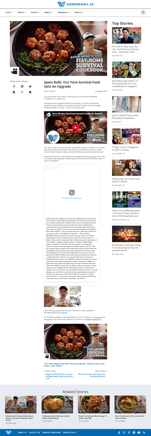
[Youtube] (139, 432)
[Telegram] (134, 432)
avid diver (92, 156)
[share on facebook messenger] (30, 92)
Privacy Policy (69, 432)
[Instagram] (124, 432)
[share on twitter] (30, 86)
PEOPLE (21, 12)
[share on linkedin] (22, 86)
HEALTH (78, 12)
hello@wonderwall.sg (93, 319)
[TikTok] (119, 432)
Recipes (59, 366)
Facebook (97, 317)
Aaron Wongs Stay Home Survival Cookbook (67, 364)
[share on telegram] (14, 92)
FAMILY (47, 12)
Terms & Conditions (51, 432)
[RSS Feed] (144, 432)
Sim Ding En (51, 91)
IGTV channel (62, 312)
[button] (9, 12)
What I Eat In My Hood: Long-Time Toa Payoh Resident (91, 373)
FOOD (8, 12)
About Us (22, 432)
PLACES (34, 12)
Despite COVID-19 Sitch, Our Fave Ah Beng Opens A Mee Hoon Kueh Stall (59, 375)
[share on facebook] (14, 86)
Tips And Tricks (92, 364)
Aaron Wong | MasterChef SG (66, 282)
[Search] (143, 12)
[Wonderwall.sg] (75, 4)
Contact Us (34, 432)
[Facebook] (129, 432)
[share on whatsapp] (22, 92)
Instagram (48, 319)
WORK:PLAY (62, 12)
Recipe (46, 366)
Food (102, 364)
